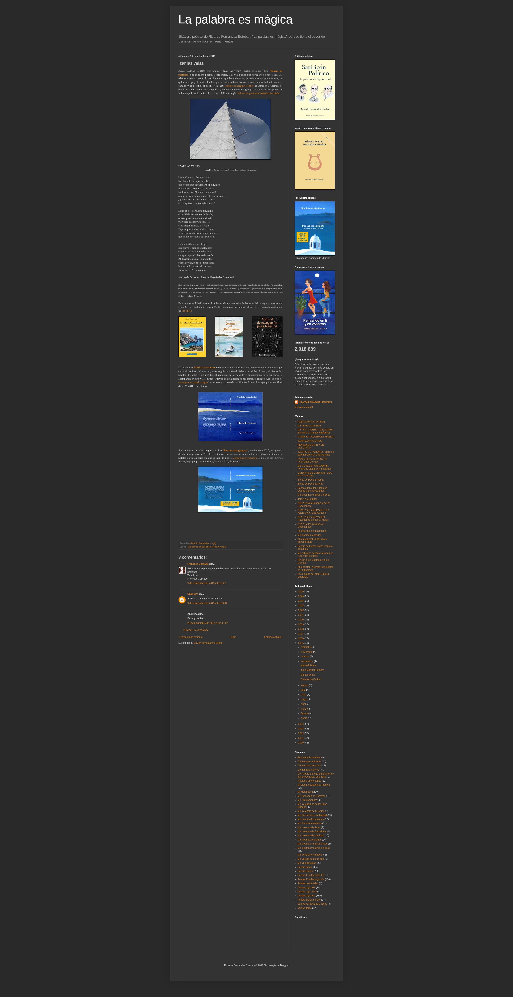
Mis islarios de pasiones (199, 546)
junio (304, 694)
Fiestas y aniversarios (309, 780)
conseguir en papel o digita (193, 382)
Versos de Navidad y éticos (312, 903)
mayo (304, 699)
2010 (301, 742)
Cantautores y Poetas (309, 761)
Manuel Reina (308, 665)
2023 (301, 605)
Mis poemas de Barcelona (312, 831)
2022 (301, 610)
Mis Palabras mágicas (310, 823)
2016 (301, 638)
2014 (301, 724)
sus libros (187, 310)
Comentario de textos (309, 765)
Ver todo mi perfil (304, 407)
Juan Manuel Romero (312, 670)
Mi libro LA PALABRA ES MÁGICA (316, 436)
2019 (301, 624)
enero (304, 718)
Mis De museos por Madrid (312, 815)
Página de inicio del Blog (311, 421)
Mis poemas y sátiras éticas (312, 843)
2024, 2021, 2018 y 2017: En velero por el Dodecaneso (313, 511)
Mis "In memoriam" (308, 800)
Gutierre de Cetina (311, 679)
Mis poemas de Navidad (311, 835)
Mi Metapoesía (306, 791)
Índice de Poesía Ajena (310, 483)
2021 (301, 615)
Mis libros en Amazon (309, 425)
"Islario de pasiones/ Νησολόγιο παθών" (258, 93)
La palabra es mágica (235, 19)
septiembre (307, 661)
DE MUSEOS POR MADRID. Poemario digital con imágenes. (315, 467)
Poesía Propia (219, 546)
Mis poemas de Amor (309, 827)
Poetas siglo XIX (306, 887)
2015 (301, 643)
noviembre (307, 652)
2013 (301, 728)
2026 (301, 591)
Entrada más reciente (191, 637)
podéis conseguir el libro (239, 85)
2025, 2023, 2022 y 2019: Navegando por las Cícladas (313, 518)
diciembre (306, 647)
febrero (305, 713)
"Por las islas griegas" (235, 450)
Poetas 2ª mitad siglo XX (311, 879)
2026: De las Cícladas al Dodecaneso (311, 525)
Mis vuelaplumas (307, 863)
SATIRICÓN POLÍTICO (310, 440)
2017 (301, 633)
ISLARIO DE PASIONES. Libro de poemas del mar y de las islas (316, 453)
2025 (301, 596)
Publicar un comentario (196, 630)
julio (303, 690)
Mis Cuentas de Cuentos (311, 811)
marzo (304, 708)
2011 (301, 738)
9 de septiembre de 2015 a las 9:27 (206, 583)
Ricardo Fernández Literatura (315, 402)
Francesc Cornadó (198, 564)
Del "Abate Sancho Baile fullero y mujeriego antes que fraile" (316, 775)
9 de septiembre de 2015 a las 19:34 (207, 603)
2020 (301, 619)
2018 (301, 629)
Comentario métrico (308, 769)
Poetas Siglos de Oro (309, 899)
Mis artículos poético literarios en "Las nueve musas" (315, 554)
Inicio (233, 637)
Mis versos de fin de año (311, 859)
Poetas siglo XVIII (307, 891)
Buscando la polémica (310, 757)
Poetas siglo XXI (306, 895)
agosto (305, 685)
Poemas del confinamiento (312, 530)
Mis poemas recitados (309, 535)
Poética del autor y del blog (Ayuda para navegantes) (312, 489)
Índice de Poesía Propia (311, 479)
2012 (301, 733)
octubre (305, 656)
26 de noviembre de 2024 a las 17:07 (207, 623)
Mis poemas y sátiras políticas (314, 494)
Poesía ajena (305, 867)
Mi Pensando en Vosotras (311, 796)
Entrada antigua (273, 637)
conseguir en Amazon (245, 457)
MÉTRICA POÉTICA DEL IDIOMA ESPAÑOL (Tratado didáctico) (315, 431)
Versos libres (305, 908)
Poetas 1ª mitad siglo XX (311, 875)
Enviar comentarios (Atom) (208, 642)
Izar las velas (308, 674)
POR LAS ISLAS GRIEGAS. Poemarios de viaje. (312, 460)
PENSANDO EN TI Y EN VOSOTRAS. (311, 446)
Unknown (192, 594)
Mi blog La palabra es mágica (314, 784)
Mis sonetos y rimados (310, 854)
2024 (301, 601)
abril (303, 704)
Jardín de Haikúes (307, 499)
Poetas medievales (308, 883)
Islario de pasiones (204, 367)
